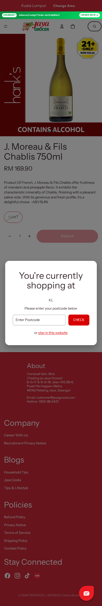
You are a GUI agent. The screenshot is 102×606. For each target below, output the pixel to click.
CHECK (78, 320)
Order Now (88, 15)
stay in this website (53, 332)
